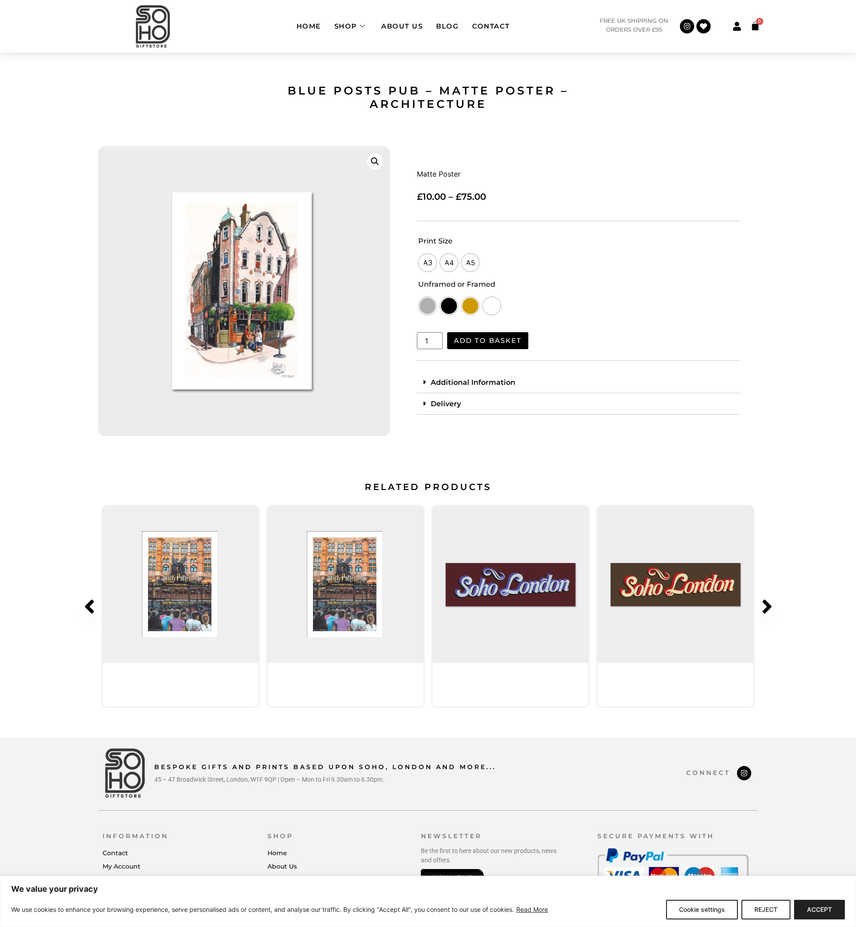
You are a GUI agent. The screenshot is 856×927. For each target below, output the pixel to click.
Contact (491, 26)
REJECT (766, 909)
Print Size (435, 241)
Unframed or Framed (456, 284)
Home (308, 26)
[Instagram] (687, 26)
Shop (345, 26)
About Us (402, 26)
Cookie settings (702, 909)
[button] (375, 161)
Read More (532, 909)
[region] (428, 901)
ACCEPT (819, 909)
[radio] (427, 263)
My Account (121, 866)
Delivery (446, 404)
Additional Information (473, 382)
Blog (447, 26)
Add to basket (488, 340)
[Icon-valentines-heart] (703, 26)
